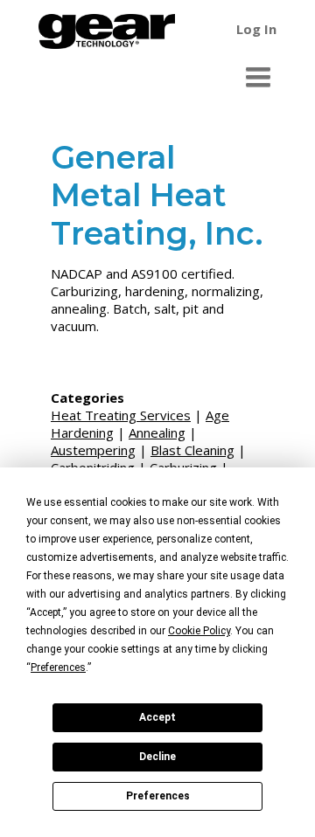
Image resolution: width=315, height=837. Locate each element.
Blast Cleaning (192, 450)
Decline (157, 757)
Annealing (157, 432)
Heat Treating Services (121, 415)
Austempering (93, 450)
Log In (256, 29)
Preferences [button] (58, 667)
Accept (157, 717)
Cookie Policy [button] (199, 631)
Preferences (158, 796)
